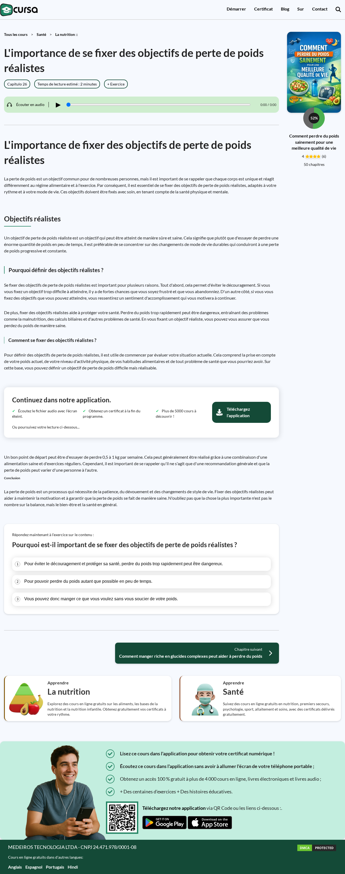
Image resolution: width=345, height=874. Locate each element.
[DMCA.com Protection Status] (316, 857)
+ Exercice (116, 84)
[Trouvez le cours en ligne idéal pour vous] (338, 9)
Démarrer (236, 8)
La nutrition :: (66, 34)
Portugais (55, 866)
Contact (319, 8)
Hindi (73, 866)
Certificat (263, 8)
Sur (300, 8)
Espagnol (33, 866)
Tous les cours (15, 34)
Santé (41, 34)
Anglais (15, 866)
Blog (285, 8)
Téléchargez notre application (174, 808)
